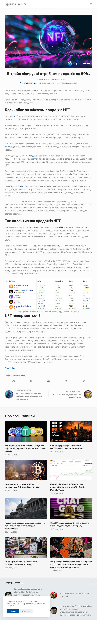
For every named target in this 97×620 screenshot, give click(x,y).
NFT (40, 116)
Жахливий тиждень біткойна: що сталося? (74, 595)
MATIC (22, 186)
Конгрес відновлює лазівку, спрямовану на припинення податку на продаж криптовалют (25, 526)
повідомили (34, 156)
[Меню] (91, 4)
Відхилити (26, 611)
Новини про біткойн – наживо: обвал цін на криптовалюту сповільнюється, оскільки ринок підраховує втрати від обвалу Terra (76, 610)
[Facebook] (13, 381)
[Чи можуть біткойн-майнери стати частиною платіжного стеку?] (26, 547)
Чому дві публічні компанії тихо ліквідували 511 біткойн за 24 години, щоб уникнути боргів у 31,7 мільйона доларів (71, 564)
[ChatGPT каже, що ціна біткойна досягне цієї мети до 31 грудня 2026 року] (71, 508)
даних (7, 146)
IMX (62, 192)
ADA (61, 227)
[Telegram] (83, 381)
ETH (64, 143)
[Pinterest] (48, 381)
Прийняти (12, 611)
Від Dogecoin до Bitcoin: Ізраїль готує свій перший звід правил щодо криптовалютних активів (25, 448)
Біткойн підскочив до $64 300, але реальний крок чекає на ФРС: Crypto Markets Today (67, 487)
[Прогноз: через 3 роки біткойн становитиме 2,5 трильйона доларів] (26, 470)
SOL (45, 189)
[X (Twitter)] (31, 381)
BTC (15, 116)
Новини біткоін (58, 80)
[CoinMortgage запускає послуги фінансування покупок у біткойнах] (71, 431)
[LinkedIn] (66, 381)
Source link (10, 368)
